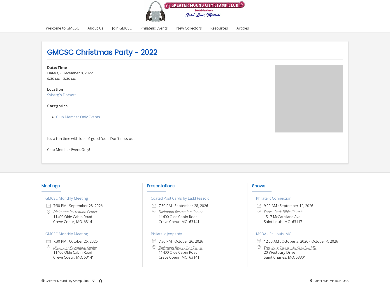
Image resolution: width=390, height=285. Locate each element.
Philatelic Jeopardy (166, 233)
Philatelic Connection (273, 198)
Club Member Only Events (78, 116)
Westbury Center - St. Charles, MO (290, 247)
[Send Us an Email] (93, 281)
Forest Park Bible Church (283, 211)
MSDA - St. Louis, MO (274, 233)
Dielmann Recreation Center (75, 211)
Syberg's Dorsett (61, 94)
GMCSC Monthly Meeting (66, 198)
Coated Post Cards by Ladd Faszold (180, 198)
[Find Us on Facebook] (100, 281)
